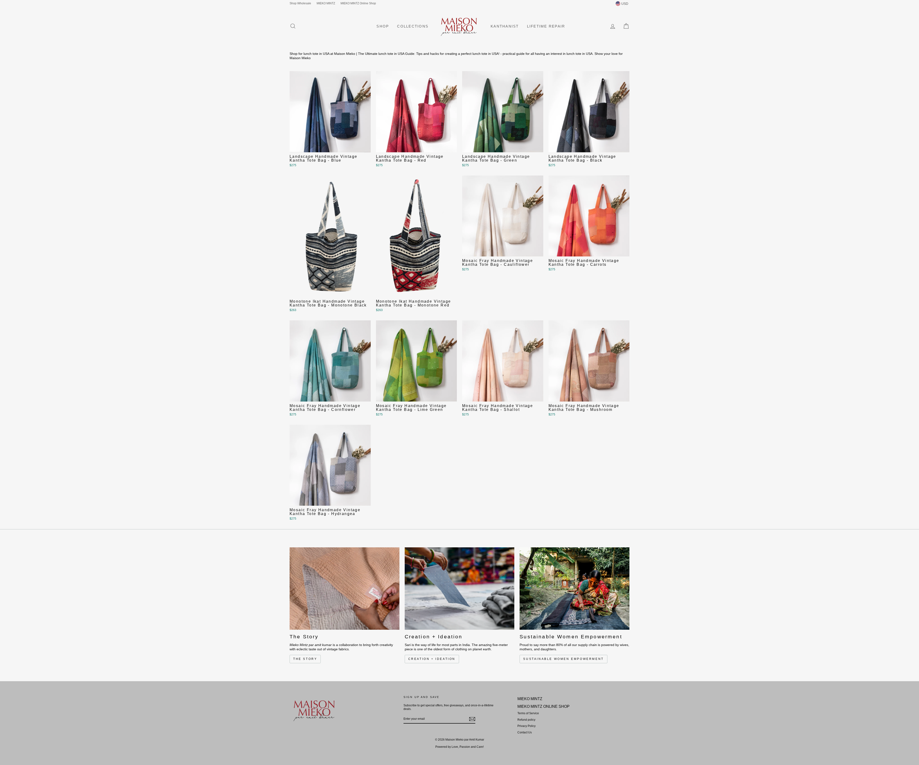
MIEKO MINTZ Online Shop (358, 3)
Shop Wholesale (300, 3)
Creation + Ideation (431, 659)
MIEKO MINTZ (326, 3)
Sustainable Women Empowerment (563, 659)
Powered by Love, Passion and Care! (459, 746)
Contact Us (524, 732)
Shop (382, 26)
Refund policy (526, 719)
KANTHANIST (505, 26)
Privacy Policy (526, 726)
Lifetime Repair (546, 26)
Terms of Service (528, 713)
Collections (412, 26)
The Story (305, 659)
